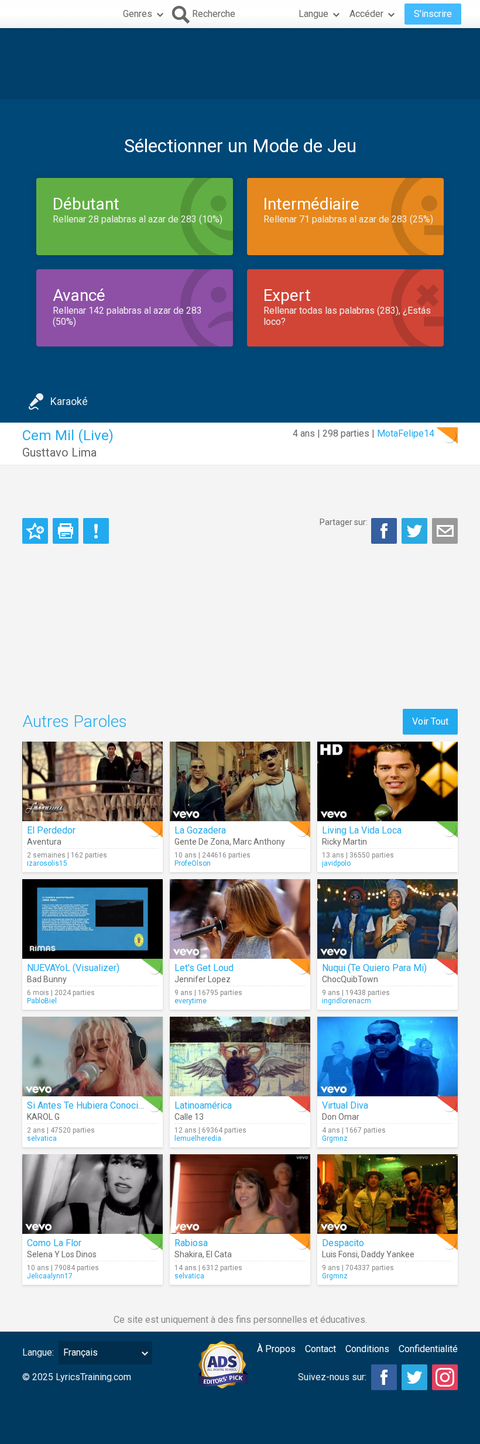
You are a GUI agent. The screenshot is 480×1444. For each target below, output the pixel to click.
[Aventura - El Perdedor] (92, 781)
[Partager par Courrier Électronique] (445, 531)
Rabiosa (191, 1243)
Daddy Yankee (387, 1254)
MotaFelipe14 (405, 433)
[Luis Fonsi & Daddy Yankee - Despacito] (387, 1194)
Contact (320, 1348)
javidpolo (336, 863)
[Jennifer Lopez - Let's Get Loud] (240, 919)
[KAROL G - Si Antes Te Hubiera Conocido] (92, 1056)
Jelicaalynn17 (50, 1276)
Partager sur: (344, 522)
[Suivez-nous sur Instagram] (445, 1377)
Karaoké (69, 401)
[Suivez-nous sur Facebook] (384, 1377)
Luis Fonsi (340, 1254)
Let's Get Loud (204, 967)
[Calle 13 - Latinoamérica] (240, 1056)
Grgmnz (335, 1138)
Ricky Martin (344, 841)
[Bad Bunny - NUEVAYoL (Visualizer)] (92, 919)
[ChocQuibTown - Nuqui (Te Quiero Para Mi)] (387, 919)
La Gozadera (200, 830)
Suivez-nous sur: (332, 1377)
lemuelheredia (197, 1138)
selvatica (42, 1138)
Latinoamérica (203, 1105)
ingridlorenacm (346, 1001)
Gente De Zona (201, 841)
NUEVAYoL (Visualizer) (73, 967)
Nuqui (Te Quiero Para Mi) (374, 967)
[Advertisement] (240, 63)
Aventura (44, 841)
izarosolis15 (47, 863)
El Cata (219, 1254)
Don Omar (340, 1116)
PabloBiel (42, 1001)
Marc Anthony (259, 841)
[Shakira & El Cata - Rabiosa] (240, 1194)
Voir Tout (430, 721)
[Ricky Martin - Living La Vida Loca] (387, 781)
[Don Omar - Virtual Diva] (387, 1056)
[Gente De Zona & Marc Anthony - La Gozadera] (240, 781)
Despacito (343, 1243)
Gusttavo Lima (59, 452)
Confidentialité (428, 1348)
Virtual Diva (345, 1105)
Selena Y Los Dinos (62, 1254)
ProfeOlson (192, 863)
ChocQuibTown (350, 979)
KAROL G (43, 1116)
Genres (137, 13)
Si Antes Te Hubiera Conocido (88, 1105)
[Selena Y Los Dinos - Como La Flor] (92, 1194)
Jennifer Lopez (202, 979)
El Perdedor (51, 830)
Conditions (367, 1348)
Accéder (366, 13)
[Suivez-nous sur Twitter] (414, 1377)
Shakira (188, 1254)
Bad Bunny (47, 979)
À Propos (276, 1348)
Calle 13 (189, 1116)
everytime (190, 1001)
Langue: (38, 1352)
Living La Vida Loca (362, 830)
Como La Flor (54, 1243)
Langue (313, 13)
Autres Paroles (74, 721)
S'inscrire (433, 13)
